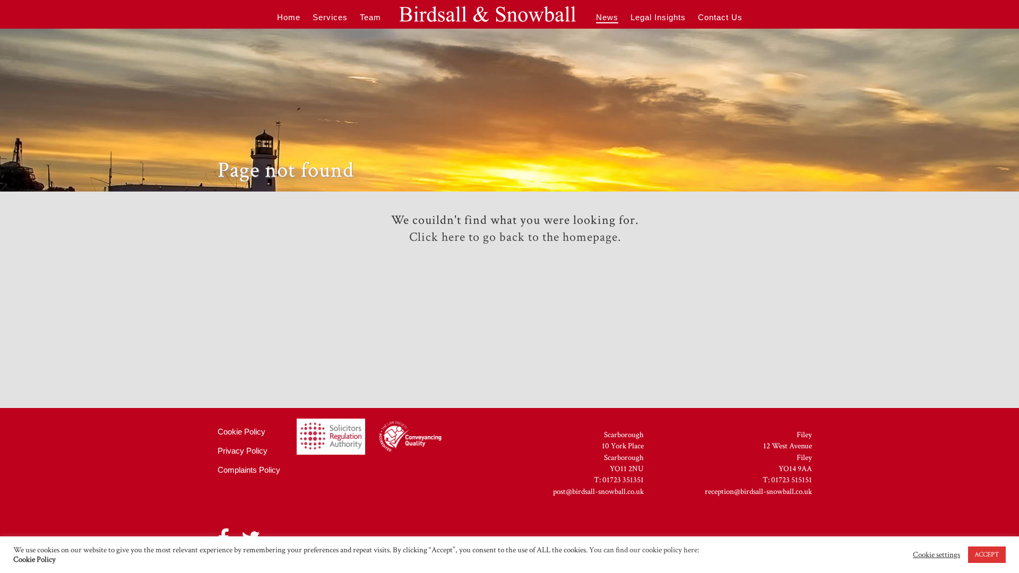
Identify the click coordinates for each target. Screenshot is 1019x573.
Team (370, 17)
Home (288, 17)
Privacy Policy (242, 451)
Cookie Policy (241, 432)
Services (330, 17)
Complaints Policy (249, 470)
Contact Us (720, 17)
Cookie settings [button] (936, 555)
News (607, 17)
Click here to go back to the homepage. (515, 237)
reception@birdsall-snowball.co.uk (758, 492)
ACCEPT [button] (986, 554)
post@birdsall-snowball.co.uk (598, 492)
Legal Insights (658, 17)
